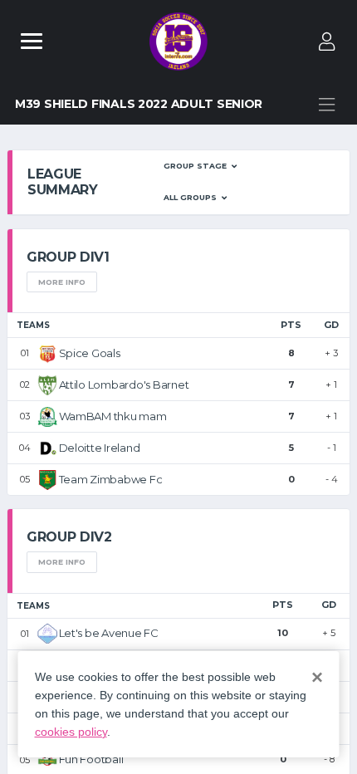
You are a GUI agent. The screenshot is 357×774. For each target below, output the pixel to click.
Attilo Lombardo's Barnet (124, 384)
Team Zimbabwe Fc (111, 479)
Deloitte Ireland (99, 447)
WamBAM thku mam (113, 416)
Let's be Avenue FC (109, 632)
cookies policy (71, 731)
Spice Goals (89, 353)
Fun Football (91, 759)
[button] (200, 166)
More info (62, 282)
